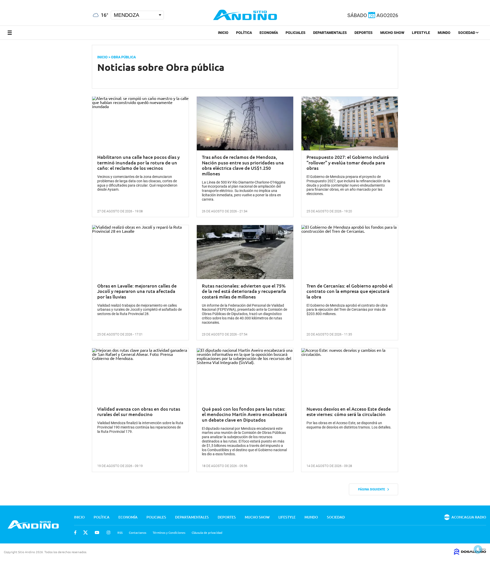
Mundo (444, 33)
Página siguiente (372, 489)
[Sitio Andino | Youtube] (18, 2)
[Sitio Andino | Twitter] (9, 2)
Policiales (295, 33)
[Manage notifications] (478, 549)
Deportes (363, 33)
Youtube (97, 532)
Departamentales (330, 33)
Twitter (85, 532)
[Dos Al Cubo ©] (470, 553)
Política (244, 33)
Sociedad (467, 32)
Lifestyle (421, 33)
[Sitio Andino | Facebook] (1, 2)
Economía (269, 33)
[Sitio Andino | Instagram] (27, 2)
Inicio (223, 33)
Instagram (108, 532)
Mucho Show (392, 33)
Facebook (75, 532)
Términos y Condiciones (169, 532)
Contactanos (137, 532)
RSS (119, 532)
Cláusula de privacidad (207, 532)
